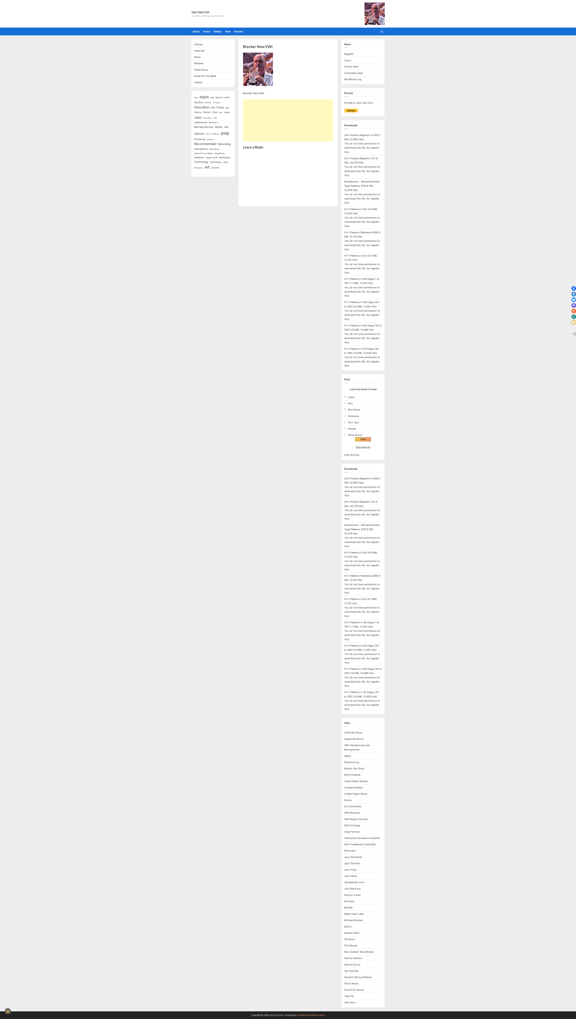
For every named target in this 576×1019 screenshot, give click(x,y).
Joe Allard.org (352, 888)
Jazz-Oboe (350, 875)
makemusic (200, 122)
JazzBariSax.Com (354, 882)
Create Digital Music (356, 793)
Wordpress (198, 168)
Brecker (208, 103)
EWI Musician (352, 812)
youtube (215, 167)
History (198, 112)
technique (224, 157)
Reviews (199, 63)
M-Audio (349, 901)
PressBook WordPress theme (311, 1015)
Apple (204, 97)
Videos (198, 82)
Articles (238, 31)
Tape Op (349, 996)
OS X (208, 134)
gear (227, 108)
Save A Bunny (352, 964)
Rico (350, 403)
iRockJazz (350, 850)
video (225, 162)
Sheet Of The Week (205, 76)
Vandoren (353, 416)
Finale (220, 107)
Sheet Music (201, 69)
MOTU (348, 926)
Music (219, 126)
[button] (574, 288)
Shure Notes (351, 983)
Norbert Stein (351, 932)
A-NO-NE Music (353, 732)
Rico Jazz (353, 422)
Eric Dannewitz (353, 806)
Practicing (200, 139)
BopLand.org (351, 762)
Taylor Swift (212, 157)
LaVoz (351, 397)
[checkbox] (8, 1011)
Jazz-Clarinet (352, 863)
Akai (196, 98)
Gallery (217, 31)
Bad (212, 97)
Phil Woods (350, 945)
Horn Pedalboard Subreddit (360, 844)
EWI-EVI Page (352, 825)
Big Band (199, 102)
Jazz (198, 117)
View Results (363, 447)
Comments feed (353, 73)
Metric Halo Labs (354, 913)
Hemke (352, 428)
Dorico (348, 800)
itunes (227, 112)
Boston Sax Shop (354, 768)
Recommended (205, 144)
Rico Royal (354, 409)
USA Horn (350, 1002)
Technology (201, 161)
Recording (224, 144)
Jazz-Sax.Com (200, 12)
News (197, 56)
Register (349, 53)
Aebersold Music (354, 738)
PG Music (349, 939)
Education (201, 107)
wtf (206, 167)
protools (210, 139)
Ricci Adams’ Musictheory (359, 951)
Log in (347, 60)
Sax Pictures (351, 970)
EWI (213, 107)
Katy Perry (207, 118)
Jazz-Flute (350, 869)
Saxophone (201, 148)
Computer (216, 103)
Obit (226, 127)
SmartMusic (219, 153)
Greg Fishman (352, 831)
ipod (220, 112)
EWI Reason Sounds (356, 819)
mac (215, 118)
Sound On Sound (354, 989)
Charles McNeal (353, 787)
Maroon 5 (213, 122)
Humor (207, 112)
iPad (214, 112)
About (196, 31)
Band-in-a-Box (223, 97)
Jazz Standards (353, 857)
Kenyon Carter (352, 894)
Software (199, 157)
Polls (228, 31)
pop (225, 133)
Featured (199, 50)
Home (206, 31)
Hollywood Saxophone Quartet (362, 838)
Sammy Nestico (353, 958)
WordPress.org (353, 79)
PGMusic (216, 134)
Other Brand (355, 434)
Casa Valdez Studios (356, 781)
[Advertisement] (288, 120)
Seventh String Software (358, 977)
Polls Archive (351, 454)
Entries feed (351, 66)
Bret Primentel (352, 774)
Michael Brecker (204, 127)
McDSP (348, 907)
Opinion (199, 133)
